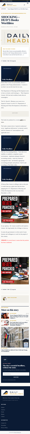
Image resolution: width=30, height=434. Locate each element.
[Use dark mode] (27, 1)
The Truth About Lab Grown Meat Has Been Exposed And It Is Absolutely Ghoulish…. (18, 324)
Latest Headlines (12, 13)
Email (8, 60)
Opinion (19, 13)
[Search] (24, 4)
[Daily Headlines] (9, 5)
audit (21, 120)
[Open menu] (27, 4)
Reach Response (17, 432)
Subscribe (16, 377)
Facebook (5, 60)
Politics (23, 13)
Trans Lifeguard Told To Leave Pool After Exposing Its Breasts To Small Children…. (18, 9)
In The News (4, 13)
